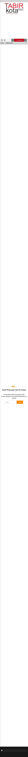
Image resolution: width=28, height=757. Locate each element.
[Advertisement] (14, 29)
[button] (12, 40)
